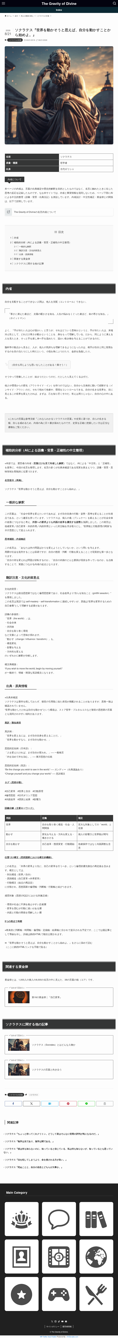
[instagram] (55, 1321)
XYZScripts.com (72, 1336)
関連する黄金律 (22, 258)
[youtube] (62, 1321)
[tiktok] (59, 1321)
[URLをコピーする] (104, 1103)
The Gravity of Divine (59, 3)
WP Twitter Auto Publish (48, 1336)
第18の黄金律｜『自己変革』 (47, 997)
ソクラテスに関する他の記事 (29, 263)
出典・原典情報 (26, 254)
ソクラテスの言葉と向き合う (47, 1069)
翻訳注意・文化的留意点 (30, 250)
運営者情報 (67, 1326)
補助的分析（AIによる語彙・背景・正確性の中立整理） (42, 242)
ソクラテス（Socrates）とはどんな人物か (53, 1044)
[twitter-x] (52, 1321)
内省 (16, 237)
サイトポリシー (52, 1326)
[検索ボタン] (114, 3)
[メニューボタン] (3, 3)
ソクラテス (33, 1094)
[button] (13, 1103)
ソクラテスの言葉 (15, 40)
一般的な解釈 (25, 246)
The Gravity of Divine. (60, 1332)
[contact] (66, 1321)
